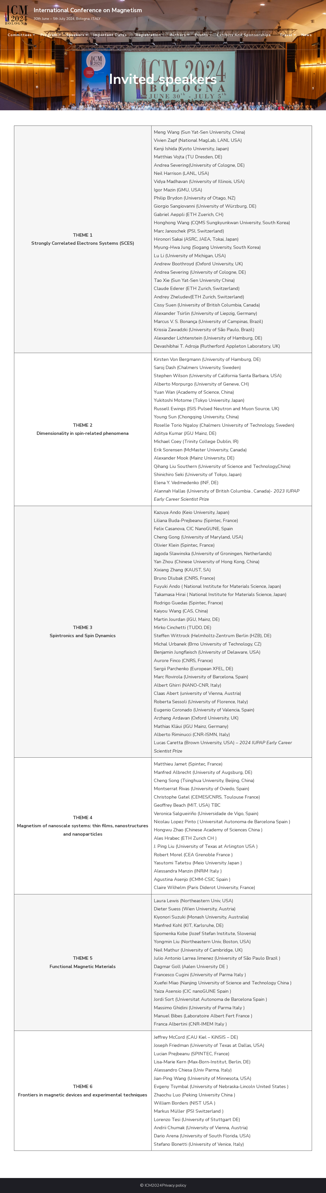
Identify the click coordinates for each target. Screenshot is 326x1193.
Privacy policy (174, 1185)
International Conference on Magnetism (88, 10)
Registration (148, 35)
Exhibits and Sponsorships (244, 35)
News (306, 35)
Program (48, 35)
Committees (20, 35)
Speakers (75, 35)
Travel (286, 35)
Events (201, 35)
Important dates (110, 35)
